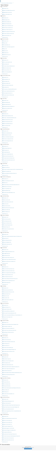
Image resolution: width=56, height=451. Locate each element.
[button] (0, 0)
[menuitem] (0, 1)
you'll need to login (31, 447)
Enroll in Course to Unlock (28, 448)
